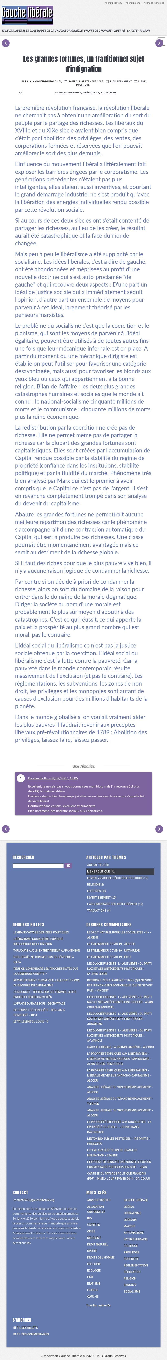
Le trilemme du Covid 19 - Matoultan (113, 950)
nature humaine (135, 1239)
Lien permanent (121, 81)
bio (89, 1218)
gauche (92, 1296)
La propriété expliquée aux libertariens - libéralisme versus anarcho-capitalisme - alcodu (119, 1075)
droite (92, 1251)
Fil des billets (27, 1327)
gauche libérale (136, 1200)
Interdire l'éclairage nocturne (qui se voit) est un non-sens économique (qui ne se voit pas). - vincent (120, 985)
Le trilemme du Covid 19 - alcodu (111, 944)
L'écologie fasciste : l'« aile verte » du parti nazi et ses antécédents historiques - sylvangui (119, 1035)
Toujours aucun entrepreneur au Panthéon (46, 950)
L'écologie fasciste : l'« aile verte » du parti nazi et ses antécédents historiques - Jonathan (119, 1019)
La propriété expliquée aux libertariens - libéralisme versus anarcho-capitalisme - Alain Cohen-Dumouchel (119, 1058)
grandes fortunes (68, 92)
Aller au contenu (113, 3)
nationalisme (134, 1232)
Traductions (96, 910)
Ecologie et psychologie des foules (159, 43)
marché (129, 1226)
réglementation (136, 1265)
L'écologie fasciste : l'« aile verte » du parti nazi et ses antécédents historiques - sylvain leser (119, 968)
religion (130, 1278)
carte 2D (93, 1225)
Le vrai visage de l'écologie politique (115, 878)
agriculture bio (99, 1200)
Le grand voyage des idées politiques (41, 932)
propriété (131, 1259)
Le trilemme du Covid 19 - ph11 (109, 957)
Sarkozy (130, 1285)
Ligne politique (98, 871)
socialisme (108, 92)
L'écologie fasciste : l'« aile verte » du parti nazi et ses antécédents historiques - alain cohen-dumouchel (120, 1002)
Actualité (94, 865)
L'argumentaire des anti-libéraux (112, 904)
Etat (90, 1277)
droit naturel (97, 1244)
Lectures (94, 891)
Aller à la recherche (154, 3)
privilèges (131, 1252)
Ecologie (94, 1264)
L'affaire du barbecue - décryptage (39, 1003)
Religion (93, 884)
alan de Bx (40, 778)
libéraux (130, 1219)
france (92, 1290)
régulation (132, 1272)
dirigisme (94, 1238)
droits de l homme (100, 1257)
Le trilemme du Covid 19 (30, 1021)
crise (91, 1231)
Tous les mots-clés (98, 1305)
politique (131, 1245)
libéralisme (91, 92)
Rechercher (23, 857)
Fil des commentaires (33, 1334)
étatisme (93, 1283)
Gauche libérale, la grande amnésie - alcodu (120, 1047)
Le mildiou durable (6, 43)
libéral (129, 1206)
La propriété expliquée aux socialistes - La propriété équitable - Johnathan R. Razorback (119, 1127)
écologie (94, 1270)
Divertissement (99, 897)
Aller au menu (133, 3)
